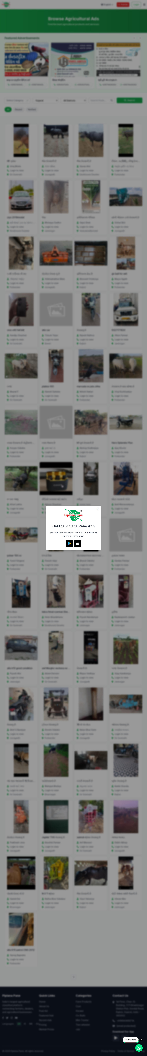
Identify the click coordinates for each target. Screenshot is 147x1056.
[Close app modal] (97, 509)
